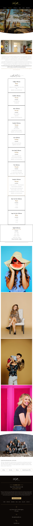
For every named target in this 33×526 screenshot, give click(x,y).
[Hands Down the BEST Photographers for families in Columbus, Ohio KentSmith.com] (16, 362)
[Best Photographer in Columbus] (16, 269)
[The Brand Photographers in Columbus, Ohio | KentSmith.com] (16, 315)
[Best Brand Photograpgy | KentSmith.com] (16, 408)
